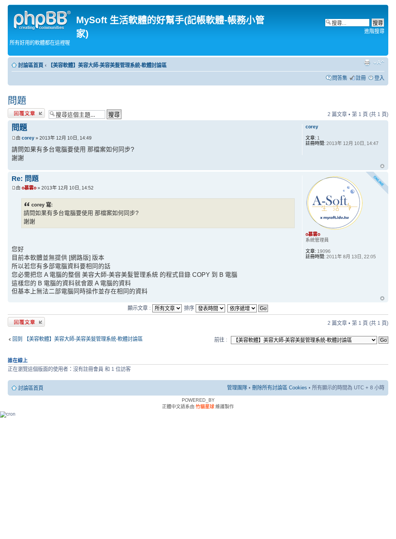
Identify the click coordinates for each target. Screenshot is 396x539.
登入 (379, 78)
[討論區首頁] (43, 19)
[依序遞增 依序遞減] (248, 308)
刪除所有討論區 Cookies (279, 388)
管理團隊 (237, 388)
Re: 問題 (25, 179)
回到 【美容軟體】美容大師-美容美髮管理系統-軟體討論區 (77, 339)
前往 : (220, 340)
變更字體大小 (378, 62)
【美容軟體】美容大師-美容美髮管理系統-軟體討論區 (107, 65)
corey (28, 138)
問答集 (339, 78)
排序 (190, 308)
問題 (17, 100)
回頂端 (382, 166)
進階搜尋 (374, 31)
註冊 (361, 78)
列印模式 (367, 62)
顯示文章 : (140, 308)
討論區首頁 (30, 65)
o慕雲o (29, 188)
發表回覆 (18, 112)
